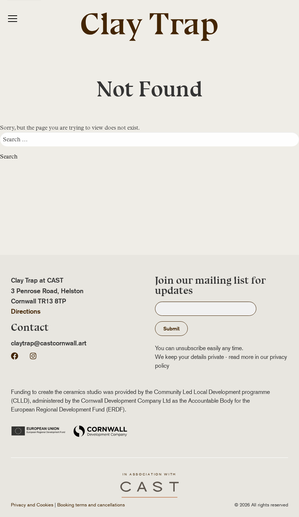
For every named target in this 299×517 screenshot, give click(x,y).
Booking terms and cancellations (91, 505)
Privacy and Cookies (32, 505)
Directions (25, 311)
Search (9, 157)
